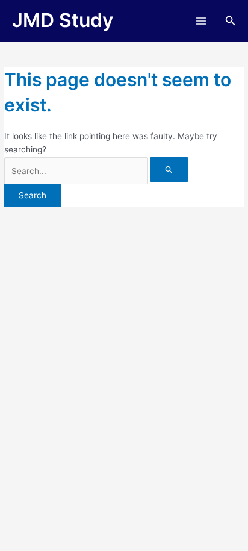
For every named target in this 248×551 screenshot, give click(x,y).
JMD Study (62, 20)
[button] (230, 20)
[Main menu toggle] (200, 20)
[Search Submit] (169, 169)
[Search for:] (96, 171)
